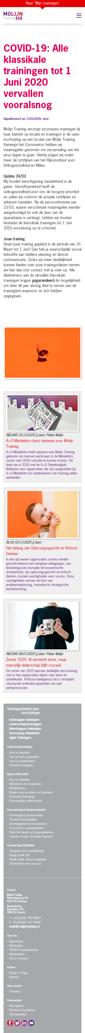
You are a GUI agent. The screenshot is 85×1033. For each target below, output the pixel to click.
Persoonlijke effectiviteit (25, 801)
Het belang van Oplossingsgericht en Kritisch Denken (41, 551)
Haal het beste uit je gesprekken (31, 832)
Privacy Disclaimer (22, 1010)
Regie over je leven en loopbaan (31, 792)
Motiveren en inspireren (25, 784)
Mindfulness (17, 788)
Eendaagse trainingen (24, 720)
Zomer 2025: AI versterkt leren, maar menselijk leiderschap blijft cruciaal (36, 663)
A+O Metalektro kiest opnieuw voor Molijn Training (39, 444)
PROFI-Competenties (23, 950)
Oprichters (16, 941)
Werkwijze (16, 945)
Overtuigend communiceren (28, 824)
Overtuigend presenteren (26, 815)
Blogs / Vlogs (18, 973)
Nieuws (14, 977)
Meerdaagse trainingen (25, 728)
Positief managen (21, 765)
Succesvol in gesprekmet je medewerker (24, 759)
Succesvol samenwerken (26, 828)
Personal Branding (21, 796)
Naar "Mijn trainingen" (42, 3)
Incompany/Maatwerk (24, 733)
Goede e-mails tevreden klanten (31, 836)
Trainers (14, 991)
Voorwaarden (18, 1014)
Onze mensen (18, 958)
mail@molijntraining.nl (24, 926)
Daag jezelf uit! (19, 855)
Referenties (17, 954)
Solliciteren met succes (25, 863)
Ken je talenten (19, 752)
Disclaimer (16, 1006)
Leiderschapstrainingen (25, 724)
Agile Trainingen (20, 737)
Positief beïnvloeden (23, 819)
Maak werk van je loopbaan (28, 859)
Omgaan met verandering (26, 851)
